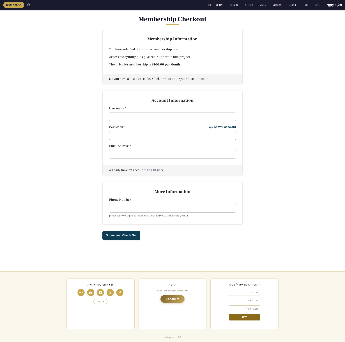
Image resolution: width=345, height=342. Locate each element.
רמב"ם (292, 5)
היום (317, 5)
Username (117, 108)
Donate (170, 298)
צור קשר (100, 301)
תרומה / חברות (13, 5)
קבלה (263, 5)
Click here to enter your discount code (180, 79)
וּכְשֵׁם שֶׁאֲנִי (334, 5)
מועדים (234, 5)
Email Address (120, 146)
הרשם (244, 317)
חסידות (249, 5)
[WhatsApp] (81, 292)
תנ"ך (305, 5)
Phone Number (120, 200)
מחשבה (277, 5)
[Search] (28, 5)
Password (117, 127)
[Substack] (90, 292)
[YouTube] (100, 292)
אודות (219, 5)
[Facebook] (119, 292)
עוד (209, 5)
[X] (110, 292)
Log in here (155, 170)
